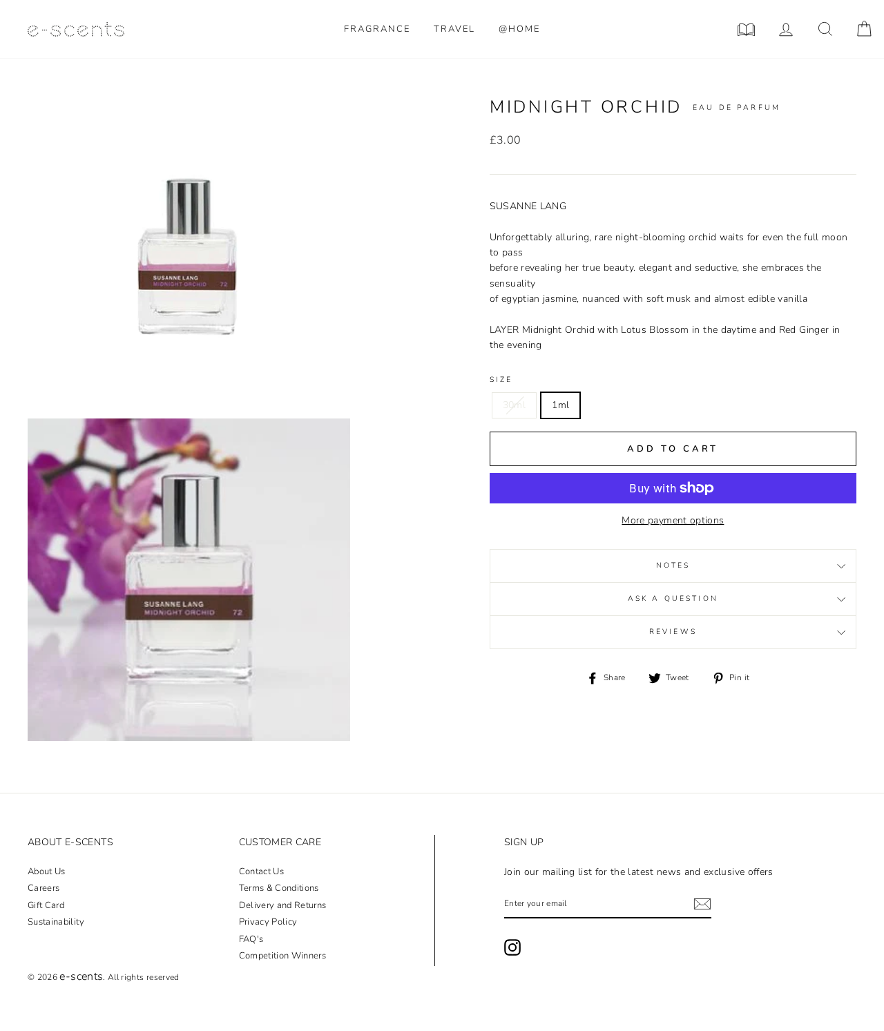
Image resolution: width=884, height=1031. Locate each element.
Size (501, 379)
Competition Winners (283, 956)
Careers (43, 888)
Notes (673, 566)
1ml (560, 405)
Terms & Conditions (279, 888)
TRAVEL (454, 29)
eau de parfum (736, 107)
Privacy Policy (268, 922)
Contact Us (262, 871)
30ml (514, 405)
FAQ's (251, 939)
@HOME (519, 29)
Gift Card (46, 905)
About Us (47, 871)
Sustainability (56, 922)
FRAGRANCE (377, 29)
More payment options (673, 520)
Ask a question (673, 599)
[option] (189, 257)
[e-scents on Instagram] (512, 947)
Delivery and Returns (283, 905)
